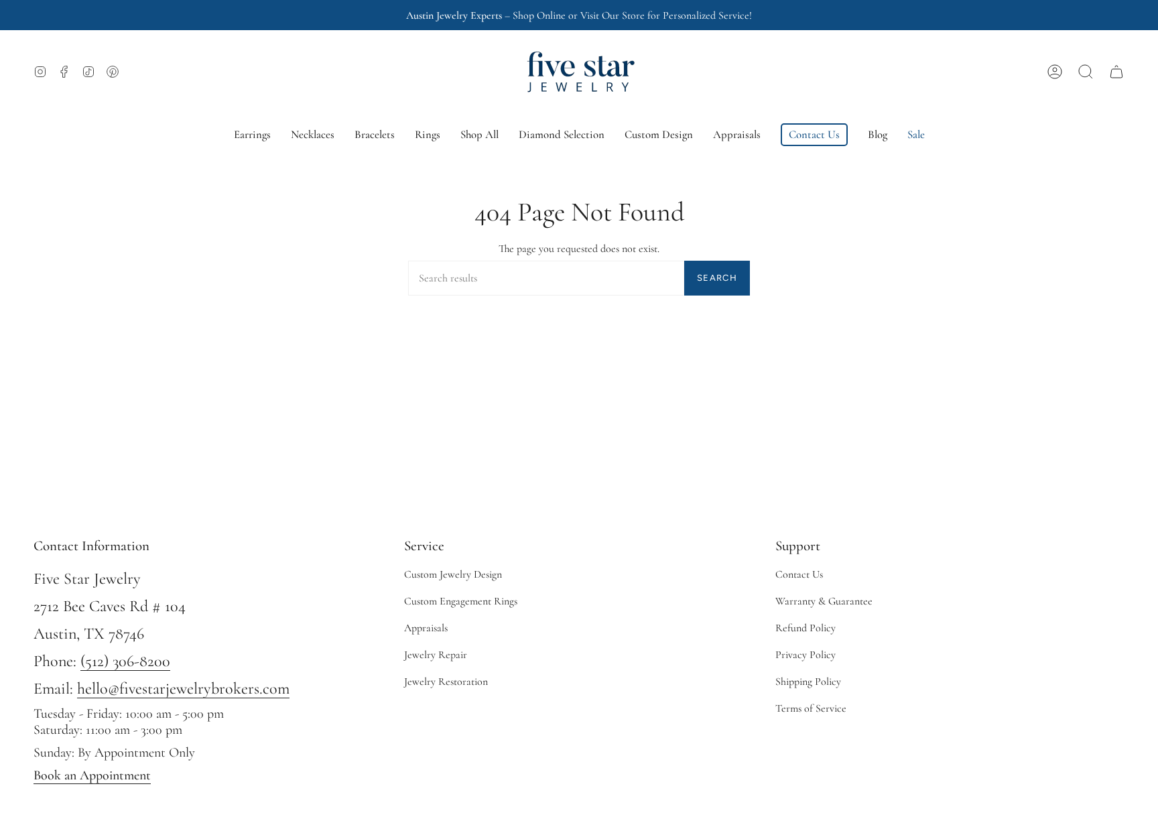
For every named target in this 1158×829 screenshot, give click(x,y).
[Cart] (1116, 71)
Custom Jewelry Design (453, 574)
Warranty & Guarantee (824, 601)
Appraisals (426, 628)
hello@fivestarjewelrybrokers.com (183, 688)
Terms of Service (810, 708)
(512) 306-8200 (125, 661)
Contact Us (799, 574)
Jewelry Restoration (446, 681)
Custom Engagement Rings (460, 601)
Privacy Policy (805, 654)
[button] (1085, 71)
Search (717, 278)
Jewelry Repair (435, 654)
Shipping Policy (808, 681)
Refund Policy (805, 628)
